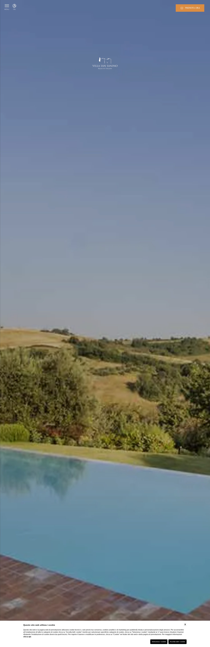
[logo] (105, 65)
